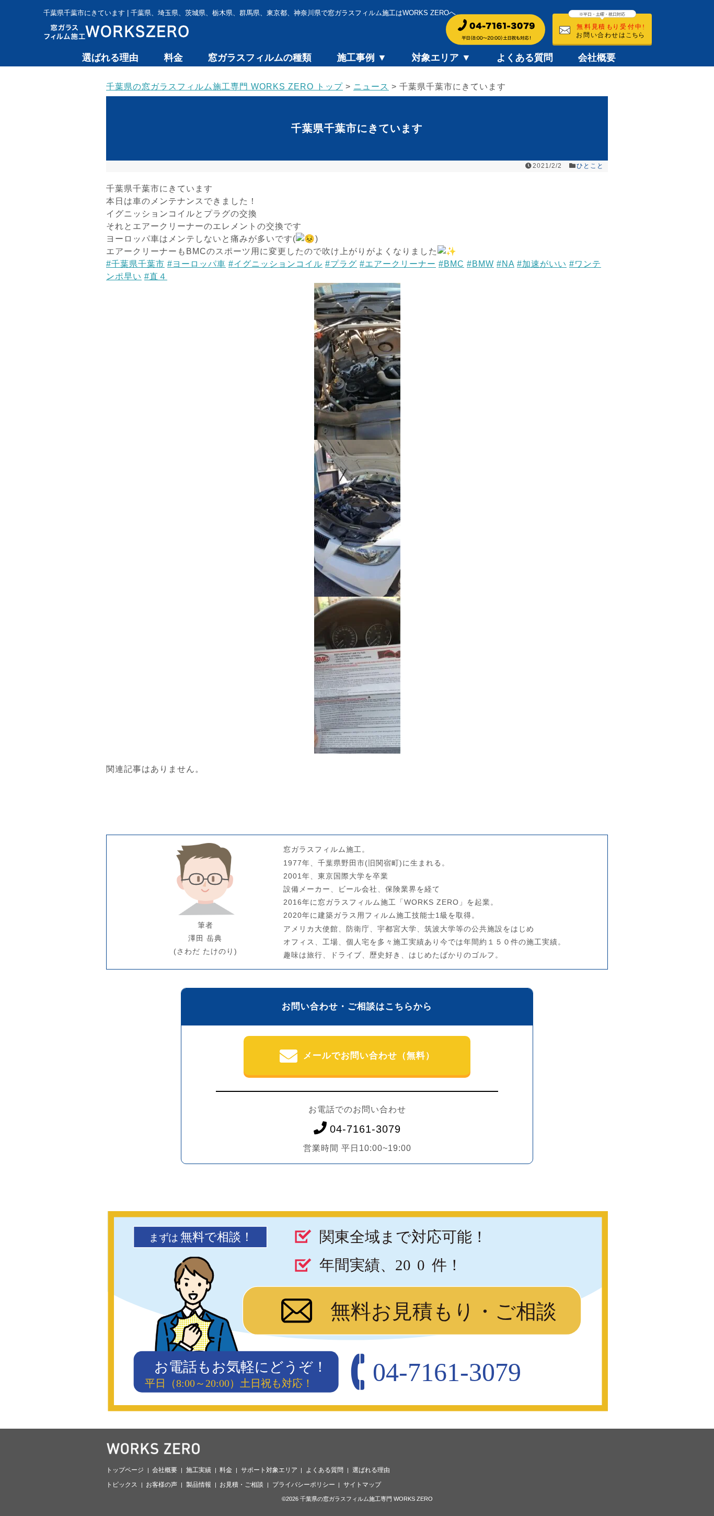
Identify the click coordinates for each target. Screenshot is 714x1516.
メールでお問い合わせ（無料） (369, 1056)
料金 (173, 57)
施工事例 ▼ (362, 57)
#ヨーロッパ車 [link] (196, 263)
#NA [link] (505, 263)
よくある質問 (525, 57)
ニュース (371, 86)
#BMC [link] (451, 263)
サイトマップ (362, 1484)
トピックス (121, 1484)
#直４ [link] (155, 276)
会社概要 (597, 57)
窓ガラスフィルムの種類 (260, 57)
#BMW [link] (480, 263)
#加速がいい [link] (542, 263)
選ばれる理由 (110, 57)
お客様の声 (161, 1484)
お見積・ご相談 (241, 1484)
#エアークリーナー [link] (398, 263)
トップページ (125, 1470)
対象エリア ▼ (441, 57)
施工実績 (198, 1470)
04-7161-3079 (365, 1129)
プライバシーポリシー (303, 1484)
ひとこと (590, 165)
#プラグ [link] (341, 263)
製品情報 (198, 1484)
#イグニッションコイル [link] (275, 263)
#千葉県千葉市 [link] (135, 263)
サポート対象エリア (269, 1470)
